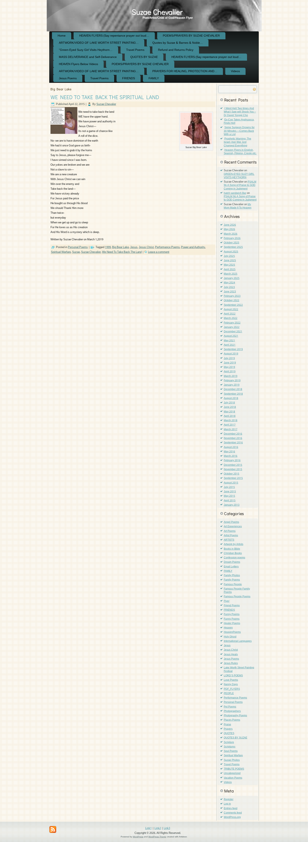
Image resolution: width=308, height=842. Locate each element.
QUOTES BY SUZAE (144, 57)
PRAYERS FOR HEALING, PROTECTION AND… (184, 71)
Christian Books (233, 553)
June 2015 (230, 492)
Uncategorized (232, 773)
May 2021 (229, 341)
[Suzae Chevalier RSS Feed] (52, 829)
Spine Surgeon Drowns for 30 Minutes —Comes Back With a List (239, 131)
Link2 (157, 828)
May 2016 (229, 452)
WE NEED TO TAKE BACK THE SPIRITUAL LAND (104, 97)
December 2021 (233, 332)
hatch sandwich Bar (235, 193)
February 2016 (232, 460)
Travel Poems (135, 49)
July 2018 (229, 403)
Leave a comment (158, 252)
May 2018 (229, 412)
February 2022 (232, 323)
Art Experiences (233, 527)
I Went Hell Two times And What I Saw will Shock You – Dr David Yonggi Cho (240, 112)
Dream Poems (232, 562)
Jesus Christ (146, 247)
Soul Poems (231, 751)
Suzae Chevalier (157, 12)
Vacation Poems (233, 778)
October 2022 (231, 300)
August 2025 (231, 252)
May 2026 (229, 229)
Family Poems (232, 580)
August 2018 (231, 398)
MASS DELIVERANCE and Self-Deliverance (88, 57)
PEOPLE (229, 693)
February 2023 (232, 296)
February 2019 (232, 381)
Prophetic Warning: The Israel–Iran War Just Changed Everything (237, 142)
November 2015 (233, 469)
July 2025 (229, 256)
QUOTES (229, 733)
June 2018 (230, 407)
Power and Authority (193, 247)
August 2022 (231, 309)
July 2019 (229, 358)
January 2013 (231, 505)
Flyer (226, 601)
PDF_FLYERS (232, 689)
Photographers (232, 711)
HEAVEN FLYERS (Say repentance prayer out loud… (114, 35)
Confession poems (234, 558)
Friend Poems (232, 606)
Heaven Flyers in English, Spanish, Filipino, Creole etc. (240, 152)
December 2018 (233, 389)
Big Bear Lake (120, 247)
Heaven (228, 628)
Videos (235, 71)
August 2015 (231, 483)
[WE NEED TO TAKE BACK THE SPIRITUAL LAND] (64, 134)
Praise (227, 725)
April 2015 (230, 501)
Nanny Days (231, 684)
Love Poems (231, 680)
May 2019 (229, 367)
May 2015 (229, 496)
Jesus (133, 247)
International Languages (238, 641)
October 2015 (231, 474)
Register (228, 799)
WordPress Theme (157, 837)
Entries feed (230, 808)
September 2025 (233, 247)
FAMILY (154, 78)
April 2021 (230, 345)
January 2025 (231, 278)
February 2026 (232, 238)
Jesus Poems (68, 78)
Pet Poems (230, 707)
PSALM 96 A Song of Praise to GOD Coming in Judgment (240, 185)
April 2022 (230, 314)
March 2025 (230, 274)
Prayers (228, 729)
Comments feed (233, 813)
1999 (108, 247)
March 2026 (230, 234)
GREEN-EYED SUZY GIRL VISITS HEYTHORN (239, 176)
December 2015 (233, 465)
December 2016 (233, 434)
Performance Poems (167, 247)
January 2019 (231, 385)
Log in (227, 804)
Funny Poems (231, 614)
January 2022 (231, 327)
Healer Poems (232, 623)
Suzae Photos (232, 760)
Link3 (167, 828)
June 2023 (230, 292)
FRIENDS (128, 78)
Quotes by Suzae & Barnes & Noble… (177, 42)
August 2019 (231, 354)
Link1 (148, 828)
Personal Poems (78, 247)
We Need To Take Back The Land (122, 252)
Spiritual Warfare (61, 252)
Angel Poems (231, 522)
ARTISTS (229, 540)
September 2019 (233, 349)
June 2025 (230, 260)
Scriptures (229, 747)
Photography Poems (235, 716)
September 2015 (233, 478)
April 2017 (230, 425)
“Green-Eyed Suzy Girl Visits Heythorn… (86, 49)
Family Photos (232, 575)
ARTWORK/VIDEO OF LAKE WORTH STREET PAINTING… (99, 42)
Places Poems (232, 720)
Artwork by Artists (233, 544)
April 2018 (230, 416)
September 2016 (233, 443)
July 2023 (229, 287)
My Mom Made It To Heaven (237, 206)
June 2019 (230, 363)
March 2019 (230, 376)
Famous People (233, 584)
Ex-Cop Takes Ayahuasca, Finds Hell (239, 121)
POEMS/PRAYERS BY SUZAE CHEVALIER (191, 35)
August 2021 (231, 336)
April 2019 (230, 372)
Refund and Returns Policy (175, 49)
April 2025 (230, 269)
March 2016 (230, 456)
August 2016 (231, 447)
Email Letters (231, 567)
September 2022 (233, 305)
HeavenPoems (232, 632)
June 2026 (230, 225)
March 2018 (230, 420)
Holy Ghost (230, 637)
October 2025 (231, 243)
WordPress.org (232, 817)
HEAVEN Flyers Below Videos (78, 64)
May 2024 (229, 283)
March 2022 (230, 318)
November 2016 (233, 438)
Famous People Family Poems (237, 590)
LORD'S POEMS (233, 676)
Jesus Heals (231, 655)
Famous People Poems (237, 597)
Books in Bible (232, 549)
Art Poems (230, 531)
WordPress (138, 837)
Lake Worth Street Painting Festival (239, 669)
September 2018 (233, 394)
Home (62, 35)
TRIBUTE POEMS (234, 769)
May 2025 (229, 265)
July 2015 (229, 487)
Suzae (76, 252)
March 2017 (230, 429)
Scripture (229, 742)
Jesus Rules (231, 663)
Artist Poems (231, 536)
